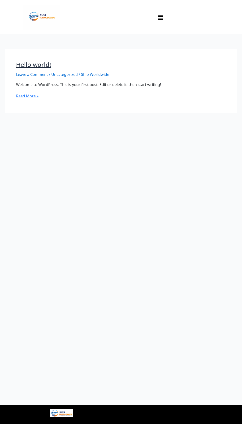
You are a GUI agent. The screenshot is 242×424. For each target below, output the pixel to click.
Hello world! (33, 64)
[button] (160, 17)
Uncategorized (64, 74)
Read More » (27, 96)
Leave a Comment (32, 74)
